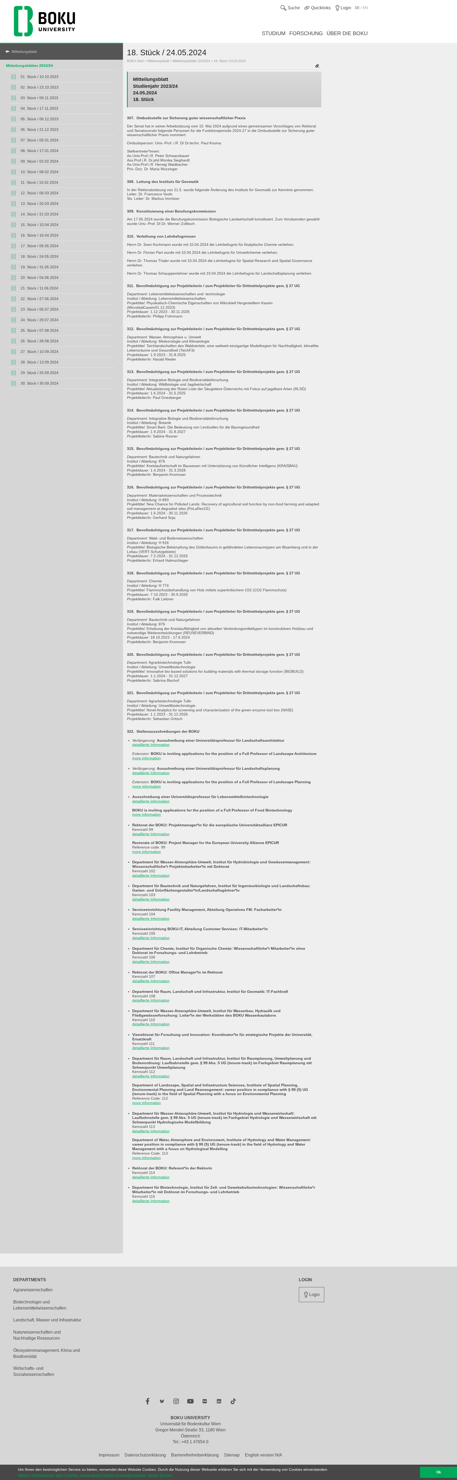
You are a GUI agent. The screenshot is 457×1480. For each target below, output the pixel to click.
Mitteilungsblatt (24, 51)
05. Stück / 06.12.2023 (39, 119)
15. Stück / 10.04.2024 (39, 225)
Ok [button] (438, 1472)
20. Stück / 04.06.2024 (39, 277)
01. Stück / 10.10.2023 (39, 77)
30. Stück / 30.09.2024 (39, 383)
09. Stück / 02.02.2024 (39, 161)
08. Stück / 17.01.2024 (39, 151)
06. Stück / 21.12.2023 (39, 129)
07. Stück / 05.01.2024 (39, 140)
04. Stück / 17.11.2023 (39, 108)
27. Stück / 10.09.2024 (39, 351)
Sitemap (232, 1455)
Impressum (109, 1455)
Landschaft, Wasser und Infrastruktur (47, 1320)
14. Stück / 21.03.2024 (39, 214)
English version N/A (263, 1455)
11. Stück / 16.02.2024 (39, 182)
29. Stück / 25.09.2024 (39, 373)
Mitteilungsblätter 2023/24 (29, 65)
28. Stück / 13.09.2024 (39, 362)
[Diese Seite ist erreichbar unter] (317, 66)
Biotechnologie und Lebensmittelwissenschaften (39, 1305)
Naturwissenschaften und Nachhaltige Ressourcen (37, 1335)
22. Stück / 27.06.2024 (39, 299)
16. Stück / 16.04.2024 (39, 235)
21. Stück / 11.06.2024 (39, 288)
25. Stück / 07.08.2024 (39, 330)
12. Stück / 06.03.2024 (39, 193)
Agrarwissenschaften (33, 1290)
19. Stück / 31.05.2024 (39, 267)
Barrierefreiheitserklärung (195, 1455)
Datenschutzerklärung (145, 1455)
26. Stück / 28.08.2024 (39, 341)
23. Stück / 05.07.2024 (39, 309)
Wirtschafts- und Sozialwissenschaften (33, 1371)
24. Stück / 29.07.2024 (39, 320)
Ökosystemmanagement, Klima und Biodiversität (46, 1353)
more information (146, 758)
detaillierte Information (151, 745)
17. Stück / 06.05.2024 (39, 246)
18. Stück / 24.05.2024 (39, 256)
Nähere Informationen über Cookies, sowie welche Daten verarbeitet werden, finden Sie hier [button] (95, 1475)
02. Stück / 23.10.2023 (39, 87)
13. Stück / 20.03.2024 (39, 203)
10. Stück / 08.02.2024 (39, 172)
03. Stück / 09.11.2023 (39, 98)
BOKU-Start (135, 61)
